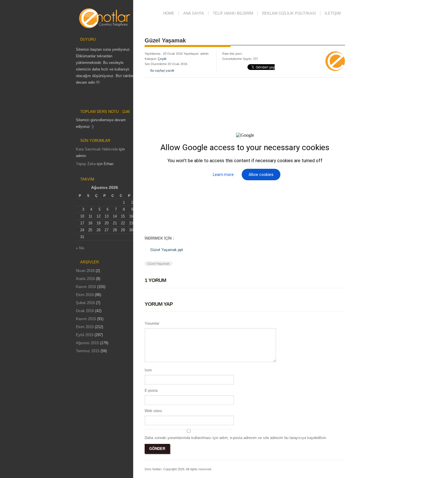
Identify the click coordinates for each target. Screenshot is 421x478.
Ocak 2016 (85, 311)
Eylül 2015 (84, 335)
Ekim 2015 (85, 327)
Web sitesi (153, 411)
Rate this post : (232, 53)
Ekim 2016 (85, 295)
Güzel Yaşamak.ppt (166, 250)
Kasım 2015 (86, 319)
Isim (148, 370)
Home (168, 13)
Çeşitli (162, 58)
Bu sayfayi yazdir (162, 70)
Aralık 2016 (85, 279)
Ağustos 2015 (87, 343)
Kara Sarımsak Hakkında (97, 149)
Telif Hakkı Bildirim (233, 13)
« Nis (80, 248)
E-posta (151, 390)
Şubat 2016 (85, 303)
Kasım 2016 (86, 287)
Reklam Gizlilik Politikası (289, 13)
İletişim (333, 13)
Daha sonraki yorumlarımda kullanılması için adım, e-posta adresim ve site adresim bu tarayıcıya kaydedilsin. (236, 438)
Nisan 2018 (85, 271)
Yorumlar (152, 323)
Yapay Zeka (86, 164)
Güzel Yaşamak (158, 263)
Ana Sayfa (193, 13)
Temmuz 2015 (87, 351)
